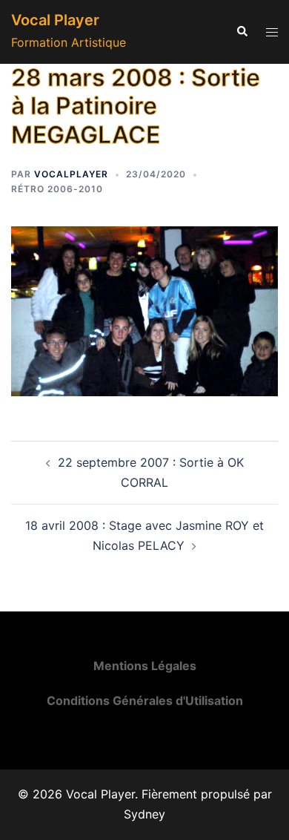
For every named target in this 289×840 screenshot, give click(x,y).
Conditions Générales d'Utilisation (145, 700)
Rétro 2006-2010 (57, 188)
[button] (242, 32)
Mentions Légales (144, 665)
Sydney (144, 814)
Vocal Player (55, 20)
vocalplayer (71, 174)
